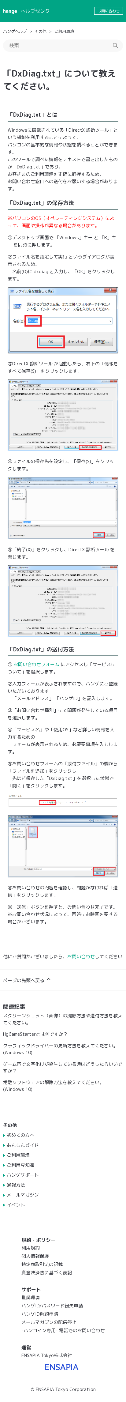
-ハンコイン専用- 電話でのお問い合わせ (63, 1330)
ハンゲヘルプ (15, 31)
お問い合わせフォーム (37, 664)
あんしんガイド (23, 1145)
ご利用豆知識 (20, 1165)
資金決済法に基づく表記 (46, 1272)
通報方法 (16, 1185)
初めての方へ (20, 1135)
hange (10, 11)
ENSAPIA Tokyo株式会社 (46, 1355)
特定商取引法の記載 (42, 1264)
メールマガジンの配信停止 (48, 1322)
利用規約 (30, 1248)
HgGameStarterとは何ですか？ (35, 1034)
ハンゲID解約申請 (39, 1314)
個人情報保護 (35, 1256)
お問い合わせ (109, 10)
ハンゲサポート (23, 1175)
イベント (16, 1205)
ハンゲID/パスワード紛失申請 (52, 1305)
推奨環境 (30, 1297)
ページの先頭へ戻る (24, 980)
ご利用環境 (64, 31)
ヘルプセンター (37, 11)
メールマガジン (23, 1195)
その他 (40, 31)
